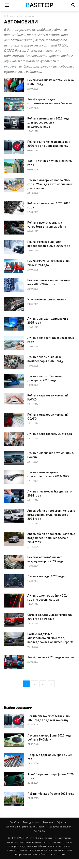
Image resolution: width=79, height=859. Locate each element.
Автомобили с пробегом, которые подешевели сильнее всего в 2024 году (51, 538)
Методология (31, 822)
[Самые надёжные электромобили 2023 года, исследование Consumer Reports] (14, 639)
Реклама (48, 822)
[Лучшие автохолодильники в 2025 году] (14, 324)
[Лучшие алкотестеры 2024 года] (14, 439)
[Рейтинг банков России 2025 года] (14, 799)
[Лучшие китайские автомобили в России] (14, 458)
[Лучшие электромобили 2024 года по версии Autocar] (14, 601)
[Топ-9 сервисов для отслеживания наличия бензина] (14, 104)
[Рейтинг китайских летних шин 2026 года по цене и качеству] (14, 147)
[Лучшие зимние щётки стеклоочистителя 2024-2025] (14, 477)
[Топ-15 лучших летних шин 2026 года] (14, 166)
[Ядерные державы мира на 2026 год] (14, 760)
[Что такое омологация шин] (14, 304)
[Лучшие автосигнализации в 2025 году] (14, 343)
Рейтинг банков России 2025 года (51, 793)
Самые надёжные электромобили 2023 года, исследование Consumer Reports (50, 638)
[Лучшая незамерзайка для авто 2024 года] (14, 496)
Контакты (39, 831)
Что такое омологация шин (46, 299)
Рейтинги (10, 16)
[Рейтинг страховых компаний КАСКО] (14, 400)
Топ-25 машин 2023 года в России (51, 657)
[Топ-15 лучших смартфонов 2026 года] (14, 779)
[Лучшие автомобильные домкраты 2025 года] (14, 381)
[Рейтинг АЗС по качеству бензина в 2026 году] (14, 85)
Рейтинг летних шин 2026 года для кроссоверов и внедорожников (48, 122)
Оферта (61, 822)
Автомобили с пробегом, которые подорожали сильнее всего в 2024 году (51, 514)
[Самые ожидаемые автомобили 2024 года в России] (14, 620)
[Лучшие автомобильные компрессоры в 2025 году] (14, 362)
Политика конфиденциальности (24, 826)
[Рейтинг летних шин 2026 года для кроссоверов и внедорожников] (14, 123)
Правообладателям (59, 826)
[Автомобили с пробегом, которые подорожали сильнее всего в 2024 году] (14, 516)
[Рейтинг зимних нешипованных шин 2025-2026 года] (14, 285)
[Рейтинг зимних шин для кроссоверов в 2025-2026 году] (14, 247)
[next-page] (51, 683)
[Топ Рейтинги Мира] (39, 5)
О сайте (14, 822)
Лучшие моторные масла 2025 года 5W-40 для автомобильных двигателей (50, 184)
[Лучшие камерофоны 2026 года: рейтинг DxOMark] (14, 740)
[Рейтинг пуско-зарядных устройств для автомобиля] (14, 228)
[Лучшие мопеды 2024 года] (14, 581)
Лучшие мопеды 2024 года (46, 576)
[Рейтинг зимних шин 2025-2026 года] (14, 208)
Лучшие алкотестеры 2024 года (49, 433)
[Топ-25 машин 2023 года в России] (14, 662)
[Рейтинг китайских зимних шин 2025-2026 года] (14, 266)
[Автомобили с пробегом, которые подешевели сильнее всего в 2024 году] (14, 539)
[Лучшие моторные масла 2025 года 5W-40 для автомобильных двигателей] (14, 185)
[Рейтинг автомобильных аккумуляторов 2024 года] (14, 562)
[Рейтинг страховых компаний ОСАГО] (14, 420)
